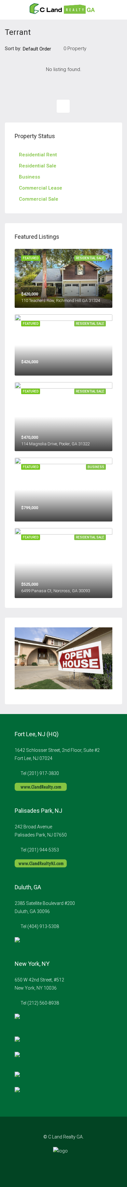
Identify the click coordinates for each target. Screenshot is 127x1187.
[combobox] (42, 49)
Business (29, 177)
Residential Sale (37, 166)
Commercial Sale (38, 199)
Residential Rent (38, 155)
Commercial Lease (40, 188)
